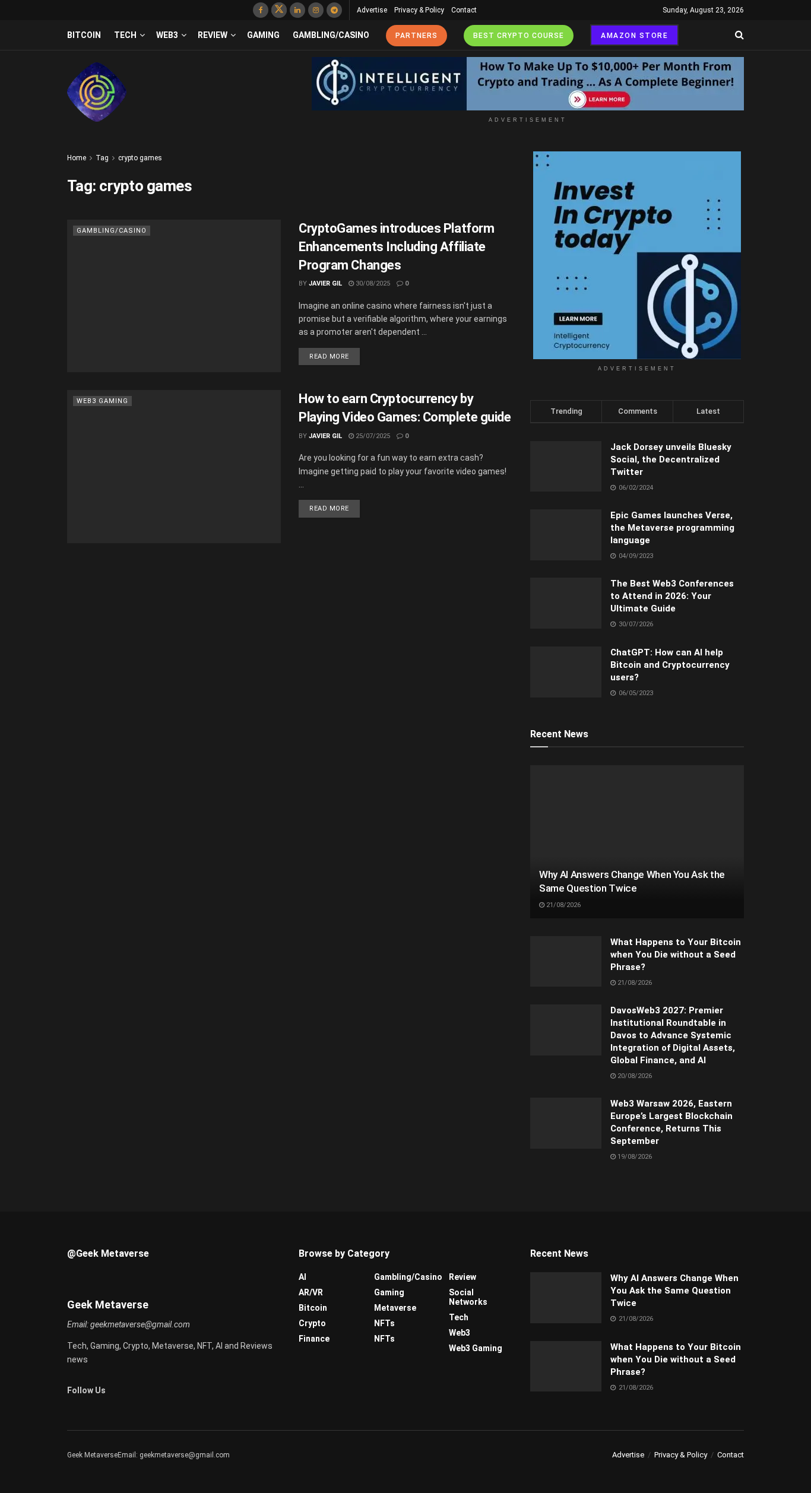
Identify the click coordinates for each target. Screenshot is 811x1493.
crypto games (140, 158)
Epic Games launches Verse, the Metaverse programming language (672, 528)
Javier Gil (325, 283)
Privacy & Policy (419, 10)
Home (76, 158)
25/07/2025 (372, 436)
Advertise (372, 10)
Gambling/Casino (331, 35)
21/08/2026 (562, 905)
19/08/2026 (634, 1157)
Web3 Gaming (102, 401)
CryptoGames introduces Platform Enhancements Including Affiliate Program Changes (396, 246)
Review (212, 35)
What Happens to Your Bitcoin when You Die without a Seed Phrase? (675, 954)
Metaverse (395, 1308)
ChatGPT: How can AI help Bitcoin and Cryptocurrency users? (670, 665)
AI (302, 1277)
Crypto (312, 1323)
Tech (125, 35)
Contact (464, 10)
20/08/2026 (634, 1076)
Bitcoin (84, 35)
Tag (102, 158)
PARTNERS (416, 35)
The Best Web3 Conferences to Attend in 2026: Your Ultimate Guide (672, 596)
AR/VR (311, 1292)
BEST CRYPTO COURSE (518, 35)
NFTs (384, 1323)
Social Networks (468, 1297)
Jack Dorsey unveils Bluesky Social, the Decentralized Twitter (670, 459)
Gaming (263, 35)
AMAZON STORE (634, 35)
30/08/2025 (372, 283)
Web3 (167, 35)
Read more (329, 356)
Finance (314, 1338)
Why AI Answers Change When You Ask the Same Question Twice (674, 1290)
